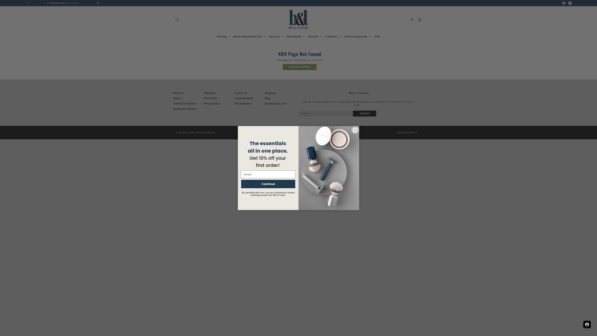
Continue (268, 184)
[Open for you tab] (587, 324)
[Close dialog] (355, 130)
